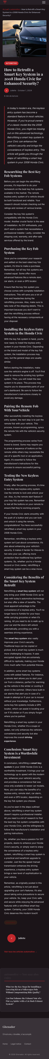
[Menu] (43, 2)
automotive (15, 9)
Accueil (6, 9)
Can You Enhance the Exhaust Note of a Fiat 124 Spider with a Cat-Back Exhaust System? (24, 1001)
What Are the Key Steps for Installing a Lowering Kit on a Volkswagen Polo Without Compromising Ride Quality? (23, 989)
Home (5, 1044)
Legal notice (16, 1044)
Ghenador (9, 1026)
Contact (27, 1044)
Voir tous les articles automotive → (20, 951)
